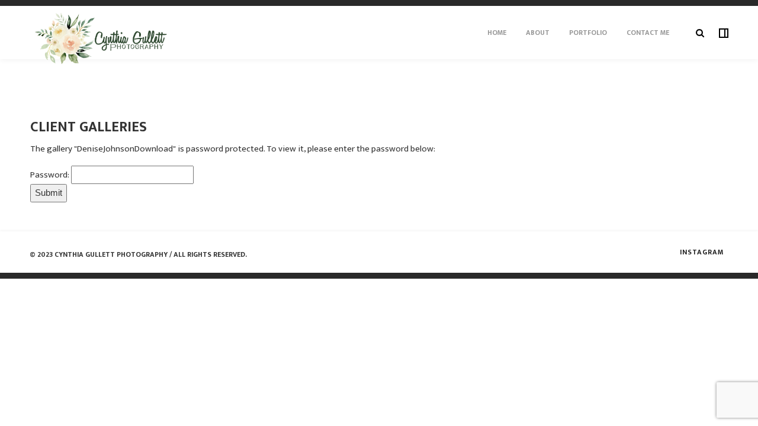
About (538, 32)
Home (496, 32)
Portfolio (588, 32)
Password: (50, 174)
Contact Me (648, 32)
